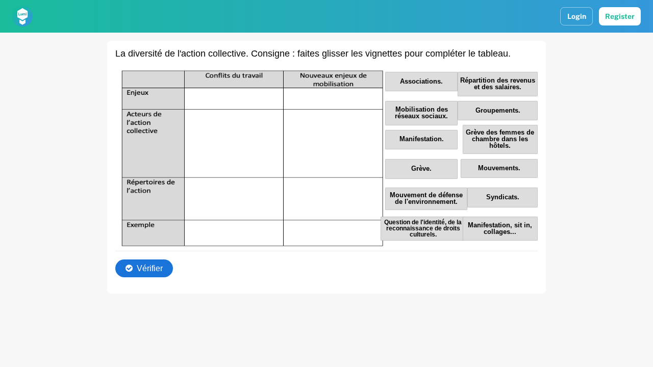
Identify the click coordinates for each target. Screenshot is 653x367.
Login (576, 16)
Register (620, 16)
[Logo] (22, 16)
